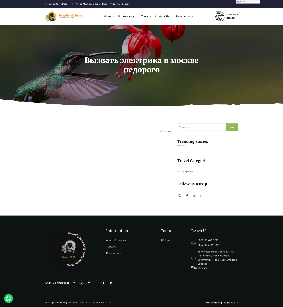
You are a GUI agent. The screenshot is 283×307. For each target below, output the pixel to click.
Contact (111, 246)
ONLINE (230, 17)
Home (108, 16)
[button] (8, 298)
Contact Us (162, 16)
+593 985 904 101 (208, 244)
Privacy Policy (212, 303)
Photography (126, 16)
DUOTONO (107, 303)
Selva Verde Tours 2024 (79, 303)
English (243, 2)
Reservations (184, 16)
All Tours (166, 240)
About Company (116, 240)
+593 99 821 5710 (208, 240)
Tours (144, 16)
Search (232, 127)
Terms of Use (231, 303)
